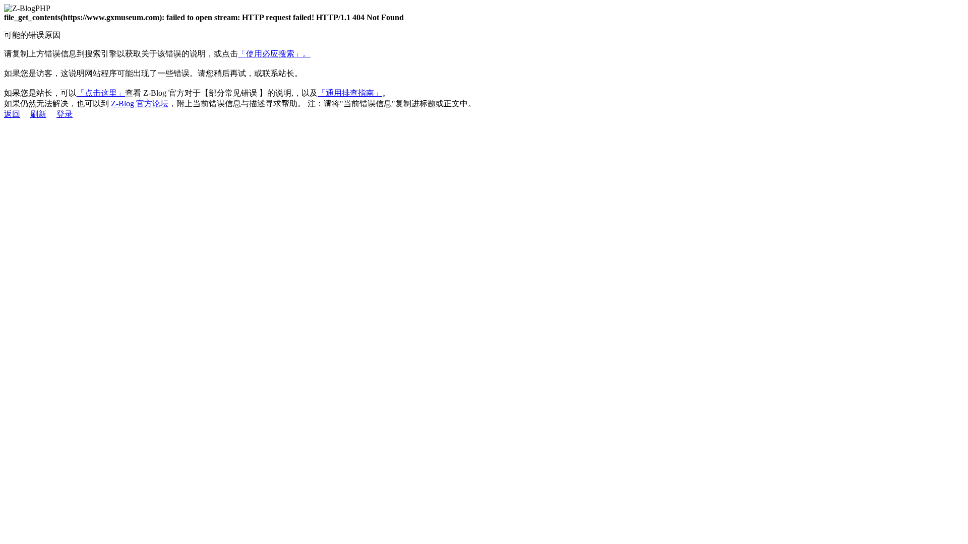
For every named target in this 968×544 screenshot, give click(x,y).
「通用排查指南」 (350, 93)
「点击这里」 (101, 93)
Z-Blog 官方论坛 (139, 103)
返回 (12, 114)
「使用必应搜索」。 (274, 53)
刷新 (38, 114)
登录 (64, 114)
